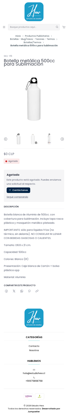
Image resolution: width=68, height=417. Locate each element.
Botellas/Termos (32, 42)
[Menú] (4, 27)
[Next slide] (61, 139)
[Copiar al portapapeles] (37, 291)
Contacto (34, 346)
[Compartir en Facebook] (6, 291)
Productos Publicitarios (37, 36)
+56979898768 (34, 380)
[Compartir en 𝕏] (14, 291)
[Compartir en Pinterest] (29, 291)
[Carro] (64, 27)
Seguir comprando (17, 197)
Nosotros (34, 350)
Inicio (18, 36)
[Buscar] (57, 27)
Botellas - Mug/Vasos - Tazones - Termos (32, 39)
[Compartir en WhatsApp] (21, 291)
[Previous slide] (6, 139)
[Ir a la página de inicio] (34, 11)
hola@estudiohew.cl (34, 373)
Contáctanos (20, 190)
